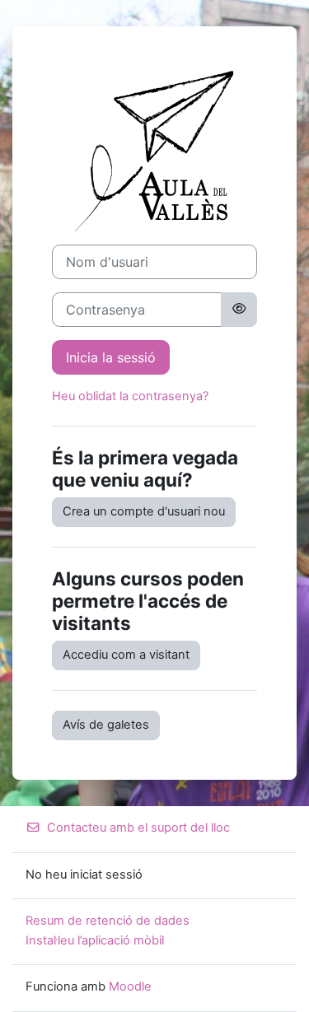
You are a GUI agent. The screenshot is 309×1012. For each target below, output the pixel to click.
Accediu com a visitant (126, 654)
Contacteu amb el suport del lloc (138, 827)
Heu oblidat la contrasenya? (130, 396)
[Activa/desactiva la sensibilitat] (239, 309)
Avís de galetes (106, 724)
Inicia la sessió (111, 357)
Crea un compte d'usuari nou (144, 511)
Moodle (130, 986)
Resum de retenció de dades (108, 920)
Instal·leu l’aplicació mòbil (95, 940)
